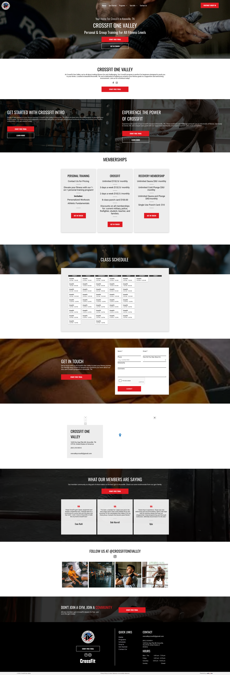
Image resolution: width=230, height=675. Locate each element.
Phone (120, 357)
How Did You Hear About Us (152, 357)
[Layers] (155, 418)
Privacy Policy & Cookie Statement (109, 673)
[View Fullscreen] (85, 423)
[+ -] (120, 437)
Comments (121, 369)
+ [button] (85, 418)
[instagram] (116, 83)
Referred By (121, 363)
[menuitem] (104, 5)
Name (120, 351)
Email (145, 351)
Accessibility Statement (123, 673)
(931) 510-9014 (76, 448)
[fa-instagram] (115, 558)
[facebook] (113, 83)
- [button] (85, 420)
